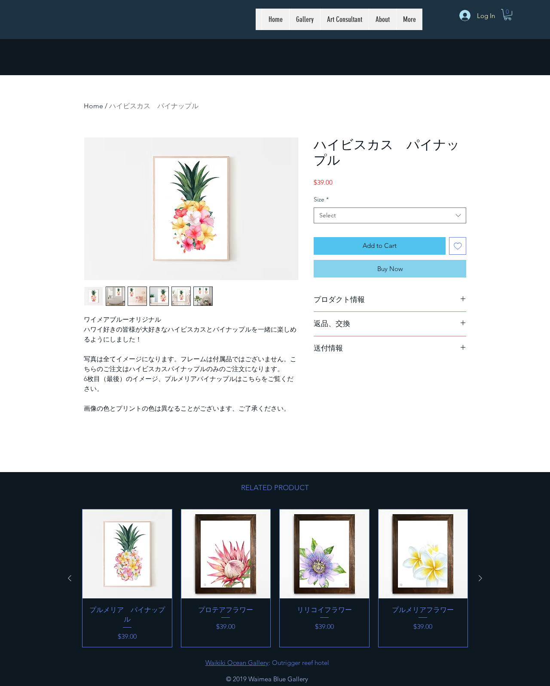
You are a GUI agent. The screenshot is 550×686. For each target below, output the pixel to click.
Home (93, 106)
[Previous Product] (69, 578)
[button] (507, 14)
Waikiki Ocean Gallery (237, 663)
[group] (275, 578)
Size (321, 199)
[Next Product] (480, 578)
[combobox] (390, 215)
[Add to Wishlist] (458, 246)
